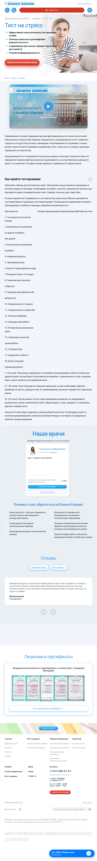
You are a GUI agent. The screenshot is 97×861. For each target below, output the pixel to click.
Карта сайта (87, 803)
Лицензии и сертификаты (59, 748)
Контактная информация (59, 744)
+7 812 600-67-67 (60, 771)
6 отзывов (53, 452)
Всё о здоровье (11, 776)
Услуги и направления (13, 771)
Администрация (11, 744)
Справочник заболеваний (37, 744)
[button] (43, 612)
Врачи (7, 78)
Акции (30, 771)
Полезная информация (36, 748)
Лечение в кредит (79, 748)
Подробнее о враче (47, 492)
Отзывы (14, 78)
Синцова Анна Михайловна (52, 449)
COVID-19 (32, 776)
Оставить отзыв (39, 567)
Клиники (22, 78)
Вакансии (8, 748)
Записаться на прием (47, 487)
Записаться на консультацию (22, 62)
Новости (8, 752)
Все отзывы (58, 567)
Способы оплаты (78, 744)
